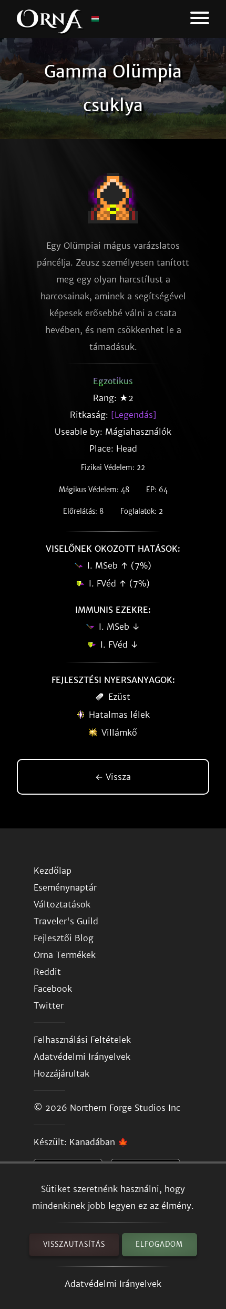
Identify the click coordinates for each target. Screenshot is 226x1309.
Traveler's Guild (66, 921)
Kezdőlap (52, 870)
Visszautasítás (74, 1244)
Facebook (53, 988)
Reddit (47, 971)
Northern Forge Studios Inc (125, 1107)
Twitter (49, 1005)
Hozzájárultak (61, 1073)
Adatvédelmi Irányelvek (113, 1283)
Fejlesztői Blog (64, 938)
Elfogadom (159, 1244)
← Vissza (113, 776)
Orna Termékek (65, 955)
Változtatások (62, 904)
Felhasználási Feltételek (82, 1039)
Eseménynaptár (65, 887)
